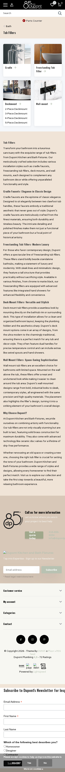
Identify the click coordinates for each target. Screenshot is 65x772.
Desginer (11, 750)
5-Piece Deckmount (16, 122)
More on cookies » (33, 768)
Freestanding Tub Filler (45, 69)
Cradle (8, 67)
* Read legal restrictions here (18, 576)
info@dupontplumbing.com (55, 538)
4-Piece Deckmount (16, 118)
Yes (29, 762)
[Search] (60, 13)
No (45, 762)
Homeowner (13, 746)
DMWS (42, 651)
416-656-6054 (54, 534)
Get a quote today (32, 535)
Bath (8, 26)
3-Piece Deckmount (16, 113)
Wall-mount (42, 104)
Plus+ (51, 651)
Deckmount (11, 104)
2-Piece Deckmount (16, 109)
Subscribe (51, 569)
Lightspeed (39, 671)
